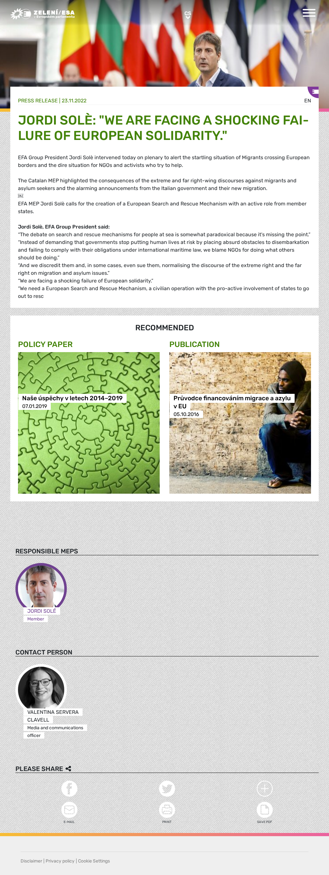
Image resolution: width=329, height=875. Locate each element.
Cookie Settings (94, 861)
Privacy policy (60, 861)
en (307, 101)
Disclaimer (31, 861)
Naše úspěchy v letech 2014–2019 (72, 398)
